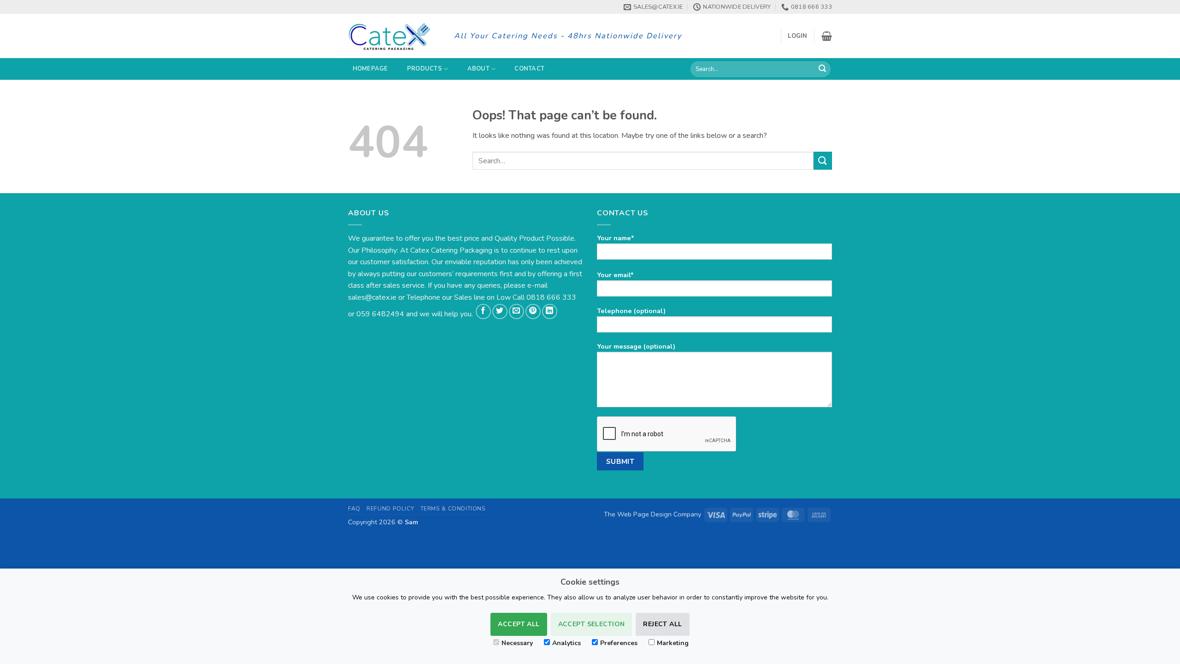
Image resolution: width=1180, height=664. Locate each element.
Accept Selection (591, 624)
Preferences (618, 643)
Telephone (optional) (631, 310)
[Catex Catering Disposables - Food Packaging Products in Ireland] (394, 36)
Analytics (566, 643)
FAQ (354, 508)
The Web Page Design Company (652, 514)
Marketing (673, 643)
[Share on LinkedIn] (549, 311)
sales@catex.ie (372, 297)
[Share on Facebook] (483, 311)
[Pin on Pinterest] (533, 311)
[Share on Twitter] (499, 311)
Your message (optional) (636, 346)
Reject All (662, 624)
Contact (529, 69)
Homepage (370, 69)
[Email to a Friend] (516, 311)
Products (424, 69)
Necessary (517, 643)
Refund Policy (390, 508)
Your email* (615, 274)
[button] (797, 36)
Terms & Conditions (453, 508)
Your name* (615, 238)
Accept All (518, 624)
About (478, 69)
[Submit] (822, 69)
